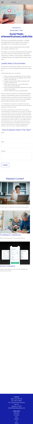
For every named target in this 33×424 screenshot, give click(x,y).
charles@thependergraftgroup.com (16, 408)
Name (2, 132)
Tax (16, 421)
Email (2, 141)
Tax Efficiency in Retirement (10, 235)
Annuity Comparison (7, 266)
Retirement (16, 413)
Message (3, 151)
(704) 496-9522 (18, 399)
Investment (16, 415)
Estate (16, 417)
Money (16, 423)
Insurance (16, 419)
